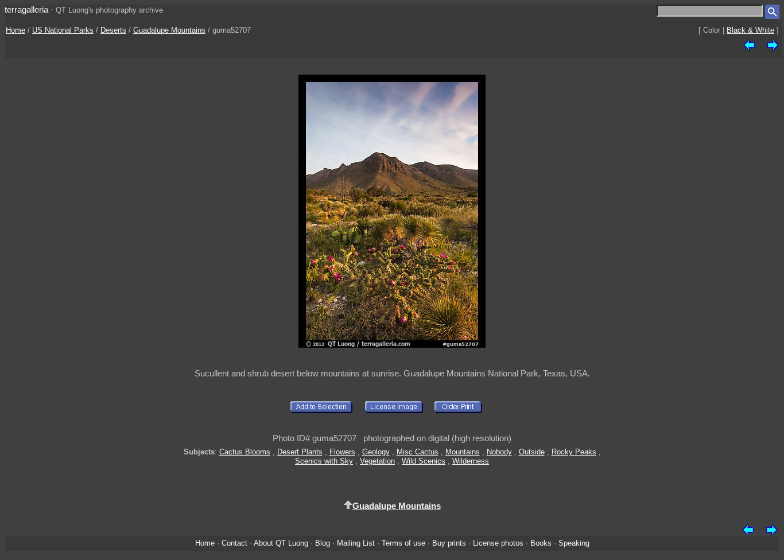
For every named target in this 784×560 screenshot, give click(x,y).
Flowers (342, 452)
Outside (532, 452)
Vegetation (377, 461)
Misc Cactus (417, 452)
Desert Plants (300, 452)
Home (15, 30)
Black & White (750, 30)
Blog (322, 543)
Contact (234, 543)
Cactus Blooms (244, 452)
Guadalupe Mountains (169, 30)
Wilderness (470, 461)
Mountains (462, 452)
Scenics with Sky (324, 461)
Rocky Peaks (574, 452)
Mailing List (356, 543)
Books (541, 543)
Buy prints (449, 543)
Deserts (113, 30)
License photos (498, 543)
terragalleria (26, 9)
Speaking (573, 543)
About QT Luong (281, 543)
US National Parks (63, 30)
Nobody (499, 452)
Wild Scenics (423, 461)
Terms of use (403, 543)
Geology (376, 452)
